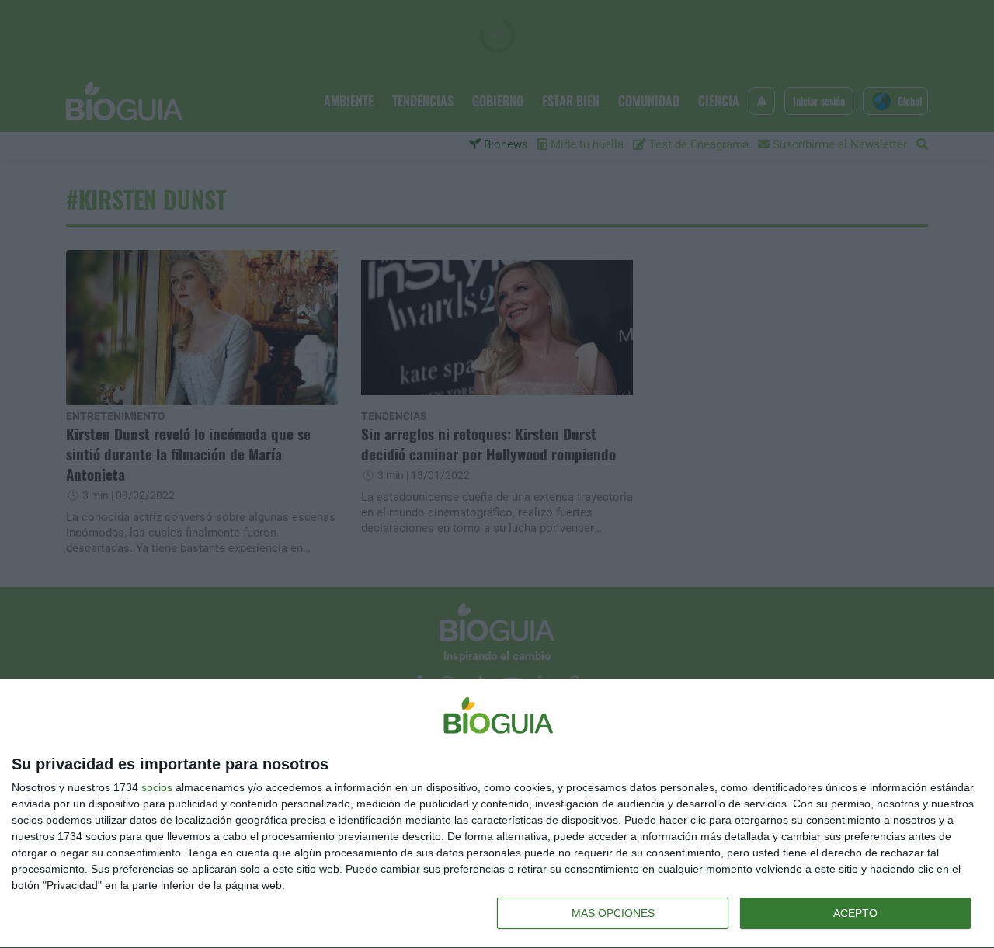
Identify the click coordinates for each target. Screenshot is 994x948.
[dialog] (497, 813)
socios (156, 787)
